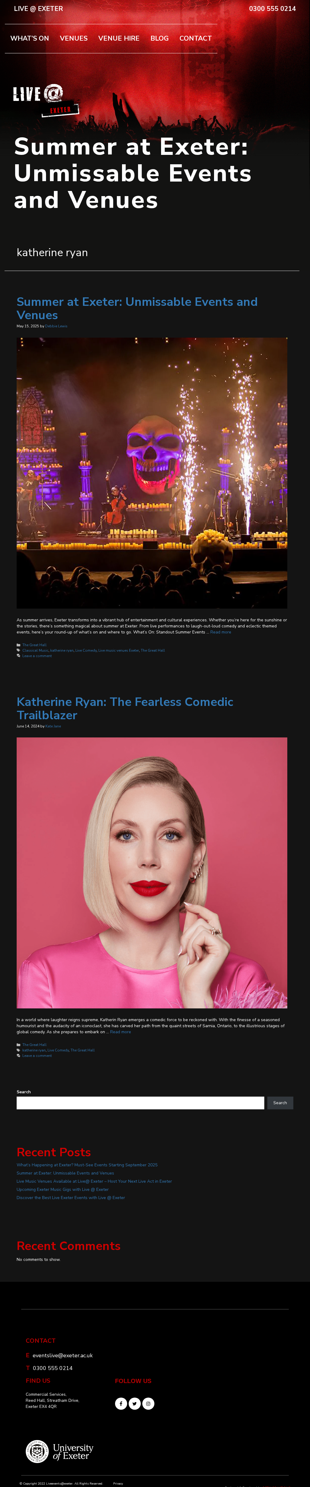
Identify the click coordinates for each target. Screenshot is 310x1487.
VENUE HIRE (119, 38)
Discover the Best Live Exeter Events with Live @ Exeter (71, 1198)
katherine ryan (62, 650)
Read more (220, 632)
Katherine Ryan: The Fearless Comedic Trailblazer (125, 708)
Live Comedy (86, 650)
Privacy (118, 1484)
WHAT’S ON (29, 38)
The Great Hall (34, 645)
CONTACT (196, 38)
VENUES (73, 38)
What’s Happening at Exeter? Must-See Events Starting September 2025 (87, 1165)
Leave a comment (37, 655)
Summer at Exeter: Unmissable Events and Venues (137, 308)
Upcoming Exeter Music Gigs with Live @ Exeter (63, 1189)
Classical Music (35, 650)
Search (24, 1092)
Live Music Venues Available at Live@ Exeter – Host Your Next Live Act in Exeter (94, 1181)
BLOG (159, 38)
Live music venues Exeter (118, 650)
